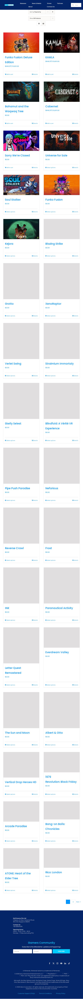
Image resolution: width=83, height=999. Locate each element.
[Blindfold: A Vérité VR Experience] (62, 401)
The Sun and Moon (17, 733)
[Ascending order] (53, 12)
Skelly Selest (13, 423)
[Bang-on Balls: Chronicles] (62, 810)
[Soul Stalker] (21, 185)
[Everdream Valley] (62, 637)
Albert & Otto (54, 733)
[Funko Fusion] (62, 185)
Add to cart (9, 74)
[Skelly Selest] (21, 401)
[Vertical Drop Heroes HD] (21, 765)
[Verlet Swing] (21, 341)
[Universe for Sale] (62, 141)
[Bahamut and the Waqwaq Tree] (21, 92)
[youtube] (61, 963)
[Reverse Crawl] (21, 526)
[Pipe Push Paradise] (21, 466)
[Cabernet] (62, 92)
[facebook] (49, 963)
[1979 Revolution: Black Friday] (62, 762)
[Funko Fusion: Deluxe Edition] (21, 42)
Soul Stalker (13, 199)
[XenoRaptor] (62, 281)
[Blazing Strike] (62, 229)
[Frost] (62, 526)
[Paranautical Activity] (62, 585)
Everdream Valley (57, 652)
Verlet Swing (13, 363)
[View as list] (43, 24)
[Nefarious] (62, 466)
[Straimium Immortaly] (62, 341)
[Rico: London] (62, 858)
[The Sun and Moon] (21, 710)
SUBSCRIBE (61, 951)
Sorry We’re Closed (17, 155)
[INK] (21, 585)
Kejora (9, 244)
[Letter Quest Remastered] (21, 645)
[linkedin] (65, 963)
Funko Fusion (54, 199)
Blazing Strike (54, 244)
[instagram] (57, 963)
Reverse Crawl (14, 548)
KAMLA (49, 57)
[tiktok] (69, 963)
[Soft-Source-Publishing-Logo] (9, 5)
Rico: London (53, 872)
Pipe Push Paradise (17, 488)
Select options (51, 167)
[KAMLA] (62, 42)
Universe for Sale (56, 155)
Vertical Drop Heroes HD (20, 782)
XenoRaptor (53, 304)
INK (7, 608)
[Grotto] (21, 281)
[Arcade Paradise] (21, 811)
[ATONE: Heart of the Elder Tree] (21, 858)
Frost (48, 548)
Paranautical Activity (59, 608)
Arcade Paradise (16, 826)
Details (35, 74)
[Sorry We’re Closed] (21, 141)
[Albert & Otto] (62, 710)
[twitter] (53, 963)
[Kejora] (21, 229)
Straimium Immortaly (59, 363)
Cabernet (51, 106)
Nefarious (51, 488)
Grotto (9, 304)
